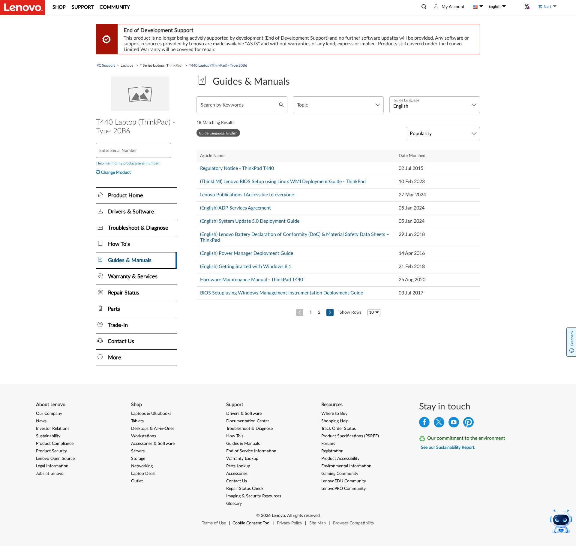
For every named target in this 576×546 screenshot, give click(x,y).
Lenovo (278, 516)
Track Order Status (338, 429)
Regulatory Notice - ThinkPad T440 (237, 168)
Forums (328, 444)
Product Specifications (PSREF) (350, 436)
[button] (424, 7)
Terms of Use (214, 523)
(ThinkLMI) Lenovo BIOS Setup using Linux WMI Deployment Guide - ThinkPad (283, 181)
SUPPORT (83, 7)
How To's (234, 436)
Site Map (317, 523)
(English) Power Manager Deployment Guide (246, 253)
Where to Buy (334, 414)
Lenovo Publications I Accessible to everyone (247, 194)
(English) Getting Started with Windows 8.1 (245, 266)
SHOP (59, 7)
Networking (142, 466)
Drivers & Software (244, 414)
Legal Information (52, 466)
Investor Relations (52, 429)
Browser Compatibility (353, 523)
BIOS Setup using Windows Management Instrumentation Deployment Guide (281, 293)
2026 (266, 516)
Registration (332, 451)
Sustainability (48, 436)
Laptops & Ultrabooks (151, 414)
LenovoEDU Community (343, 481)
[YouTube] (453, 423)
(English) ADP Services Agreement (235, 208)
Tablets (137, 421)
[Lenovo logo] (22, 7)
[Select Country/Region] (478, 6)
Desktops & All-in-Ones (152, 429)
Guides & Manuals (243, 444)
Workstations (143, 436)
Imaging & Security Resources (253, 496)
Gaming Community (339, 474)
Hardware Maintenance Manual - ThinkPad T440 (251, 279)
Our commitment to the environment (466, 438)
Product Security (51, 451)
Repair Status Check (244, 489)
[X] (439, 423)
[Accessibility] (514, 7)
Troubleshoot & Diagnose (249, 429)
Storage (138, 459)
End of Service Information (251, 451)
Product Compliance (55, 444)
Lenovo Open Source (55, 459)
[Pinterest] (468, 423)
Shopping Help (335, 421)
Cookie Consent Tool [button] (251, 523)
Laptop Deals (143, 474)
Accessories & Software (153, 444)
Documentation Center (247, 421)
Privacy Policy (289, 523)
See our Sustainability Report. (448, 447)
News (41, 421)
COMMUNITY (115, 7)
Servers (138, 451)
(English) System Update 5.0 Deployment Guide (249, 221)
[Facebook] (424, 423)
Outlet (137, 481)
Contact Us (236, 481)
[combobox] (338, 104)
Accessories (237, 474)
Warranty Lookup (242, 459)
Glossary (234, 504)
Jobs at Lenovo (50, 474)
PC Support (106, 65)
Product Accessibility (340, 459)
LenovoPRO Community (343, 489)
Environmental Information (346, 466)
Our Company (49, 414)
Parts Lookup (238, 466)
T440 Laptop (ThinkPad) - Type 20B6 (218, 65)
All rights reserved (303, 516)
